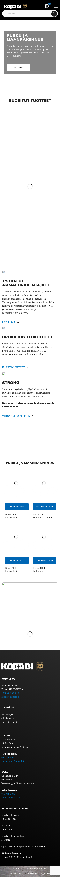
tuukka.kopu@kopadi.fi (12, 761)
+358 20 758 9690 (10, 693)
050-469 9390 (8, 794)
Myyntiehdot (46, 873)
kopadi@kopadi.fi (10, 697)
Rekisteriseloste (15, 873)
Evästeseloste (31, 873)
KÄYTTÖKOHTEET (13, 367)
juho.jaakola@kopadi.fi (12, 797)
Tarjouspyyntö (17, 507)
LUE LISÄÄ (9, 322)
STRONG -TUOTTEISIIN (16, 416)
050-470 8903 (8, 757)
